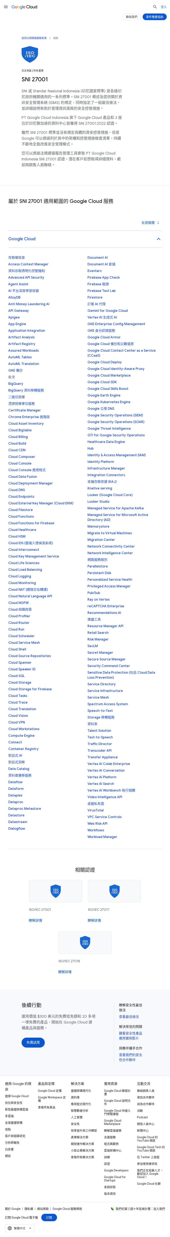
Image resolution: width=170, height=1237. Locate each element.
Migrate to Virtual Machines (109, 533)
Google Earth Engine (103, 395)
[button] (85, 239)
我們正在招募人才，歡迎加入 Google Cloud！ (150, 1174)
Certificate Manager (24, 410)
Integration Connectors (106, 475)
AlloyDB (14, 297)
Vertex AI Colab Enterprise (108, 764)
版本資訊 (110, 1193)
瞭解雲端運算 (112, 1130)
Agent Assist (18, 284)
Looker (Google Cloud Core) (110, 495)
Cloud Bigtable (20, 430)
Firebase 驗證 (98, 284)
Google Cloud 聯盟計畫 (117, 1092)
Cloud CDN (17, 450)
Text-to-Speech (100, 737)
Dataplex (15, 795)
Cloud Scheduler (21, 636)
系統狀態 (110, 1187)
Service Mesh (98, 697)
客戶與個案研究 (15, 1136)
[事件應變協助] (155, 17)
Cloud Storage (19, 683)
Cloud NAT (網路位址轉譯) (28, 590)
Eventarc (94, 271)
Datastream (17, 822)
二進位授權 (16, 397)
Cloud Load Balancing (25, 570)
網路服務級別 (97, 560)
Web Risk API (97, 824)
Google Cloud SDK (102, 382)
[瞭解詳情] (35, 921)
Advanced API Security (26, 278)
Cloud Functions (21, 517)
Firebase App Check (103, 278)
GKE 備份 (15, 370)
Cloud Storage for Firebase (30, 689)
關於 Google (13, 1208)
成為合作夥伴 (145, 1104)
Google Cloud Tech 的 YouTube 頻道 (151, 1149)
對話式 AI (15, 756)
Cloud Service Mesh (24, 643)
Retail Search (98, 633)
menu (5, 6)
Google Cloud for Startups (115, 1178)
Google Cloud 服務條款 (67, 1208)
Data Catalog (18, 769)
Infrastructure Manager (106, 468)
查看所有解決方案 (82, 1157)
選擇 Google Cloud (17, 1096)
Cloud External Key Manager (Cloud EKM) (40, 503)
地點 (8, 1129)
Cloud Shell (17, 649)
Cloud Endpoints (21, 497)
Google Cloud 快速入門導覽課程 (117, 1112)
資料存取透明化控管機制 (26, 271)
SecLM (92, 646)
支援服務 (110, 1137)
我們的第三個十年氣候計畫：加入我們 (140, 1208)
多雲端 (9, 1116)
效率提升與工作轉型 (84, 1130)
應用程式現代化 (81, 1104)
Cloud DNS (16, 490)
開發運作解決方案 (82, 1144)
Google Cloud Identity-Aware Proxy (115, 369)
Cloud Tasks (17, 696)
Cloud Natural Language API (30, 596)
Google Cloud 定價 (50, 1090)
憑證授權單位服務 (21, 404)
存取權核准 (16, 258)
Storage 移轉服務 (100, 717)
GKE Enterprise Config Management (116, 324)
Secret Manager (100, 653)
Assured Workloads (23, 351)
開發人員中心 (145, 1124)
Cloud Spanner (20, 663)
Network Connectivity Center (111, 546)
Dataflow (15, 782)
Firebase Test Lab (101, 291)
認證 (107, 1163)
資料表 (92, 724)
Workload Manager (102, 837)
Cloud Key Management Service (33, 556)
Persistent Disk (99, 573)
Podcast (142, 1117)
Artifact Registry (21, 344)
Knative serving (99, 488)
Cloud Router (18, 623)
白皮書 (9, 1149)
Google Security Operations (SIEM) (115, 415)
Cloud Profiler (19, 616)
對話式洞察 (16, 762)
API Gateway (18, 311)
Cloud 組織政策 (20, 610)
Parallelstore (97, 566)
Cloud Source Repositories (29, 656)
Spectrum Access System (107, 704)
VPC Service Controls (104, 817)
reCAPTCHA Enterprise (105, 606)
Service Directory (101, 684)
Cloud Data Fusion (22, 477)
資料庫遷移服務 (20, 775)
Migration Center (101, 540)
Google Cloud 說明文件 (117, 1102)
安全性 (75, 1124)
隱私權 (28, 1208)
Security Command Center (108, 666)
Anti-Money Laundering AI (28, 304)
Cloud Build (17, 444)
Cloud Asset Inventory (26, 424)
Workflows (95, 830)
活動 (140, 1110)
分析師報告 (12, 1142)
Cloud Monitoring (22, 583)
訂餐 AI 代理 (96, 304)
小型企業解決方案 (82, 1150)
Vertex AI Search (100, 784)
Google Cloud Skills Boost (107, 389)
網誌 (8, 1156)
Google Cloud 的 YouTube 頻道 (147, 1139)
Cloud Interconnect (23, 550)
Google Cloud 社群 (149, 1183)
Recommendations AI (104, 613)
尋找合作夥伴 (145, 1097)
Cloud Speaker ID (21, 669)
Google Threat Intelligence (109, 429)
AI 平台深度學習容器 (23, 291)
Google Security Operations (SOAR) (115, 422)
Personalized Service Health (109, 580)
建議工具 (94, 619)
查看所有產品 (46, 1107)
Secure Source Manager (106, 659)
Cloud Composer (21, 457)
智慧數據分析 (79, 1110)
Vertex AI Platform (101, 777)
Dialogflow (16, 829)
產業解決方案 (79, 1137)
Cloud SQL (16, 676)
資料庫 (75, 1097)
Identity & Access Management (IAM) (116, 455)
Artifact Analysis (21, 337)
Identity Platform (100, 462)
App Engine (17, 324)
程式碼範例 (111, 1144)
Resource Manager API (105, 626)
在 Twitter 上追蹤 (148, 1157)
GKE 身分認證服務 (101, 331)
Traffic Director (99, 744)
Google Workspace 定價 (52, 1099)
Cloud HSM (17, 536)
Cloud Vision (18, 716)
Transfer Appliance (102, 757)
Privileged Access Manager (109, 586)
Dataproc (15, 802)
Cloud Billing (18, 437)
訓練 (107, 1157)
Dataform (16, 789)
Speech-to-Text (100, 711)
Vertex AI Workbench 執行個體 (111, 790)
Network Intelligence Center (110, 553)
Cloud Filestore (20, 510)
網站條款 (43, 1208)
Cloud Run (16, 629)
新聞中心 (143, 1130)
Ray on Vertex (98, 600)
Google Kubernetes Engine (108, 402)
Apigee (14, 317)
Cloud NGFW (18, 603)
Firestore (94, 297)
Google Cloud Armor (104, 337)
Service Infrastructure (105, 691)
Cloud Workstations (23, 729)
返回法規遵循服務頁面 (34, 38)
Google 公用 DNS (100, 409)
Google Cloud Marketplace (109, 375)
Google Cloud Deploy (104, 362)
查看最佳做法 (129, 1017)
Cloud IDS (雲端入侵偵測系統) (30, 543)
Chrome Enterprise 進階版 (29, 417)
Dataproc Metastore (24, 809)
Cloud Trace (18, 702)
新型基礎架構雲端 (16, 1109)
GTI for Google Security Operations (116, 435)
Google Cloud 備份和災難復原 (110, 344)
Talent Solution (99, 731)
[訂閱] (49, 1217)
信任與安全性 (13, 1102)
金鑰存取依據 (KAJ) (102, 482)
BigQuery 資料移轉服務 (26, 390)
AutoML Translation (23, 364)
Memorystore (98, 527)
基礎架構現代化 (81, 1090)
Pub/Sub (93, 593)
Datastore (16, 815)
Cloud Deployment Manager (30, 483)
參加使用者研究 (147, 1163)
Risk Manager (98, 639)
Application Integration (26, 331)
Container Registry (23, 749)
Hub (90, 448)
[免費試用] (33, 1043)
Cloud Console (20, 463)
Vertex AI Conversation (106, 771)
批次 (11, 377)
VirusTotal (95, 810)
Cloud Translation (22, 709)
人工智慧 (77, 1117)
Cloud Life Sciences (23, 563)
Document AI (97, 258)
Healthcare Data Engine (106, 442)
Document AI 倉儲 (101, 264)
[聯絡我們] (132, 17)
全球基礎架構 (13, 1122)
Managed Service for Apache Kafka (115, 508)
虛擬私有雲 (95, 804)
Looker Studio (98, 502)
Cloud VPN (16, 722)
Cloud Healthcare (22, 530)
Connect (15, 742)
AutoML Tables (20, 357)
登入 (164, 7)
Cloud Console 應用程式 (27, 470)
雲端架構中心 (112, 1150)
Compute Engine (21, 736)
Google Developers (116, 1170)
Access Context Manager (28, 264)
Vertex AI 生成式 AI (102, 317)
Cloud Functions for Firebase (31, 523)
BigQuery (15, 384)
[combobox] (20, 1228)
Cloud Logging (19, 576)
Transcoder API (99, 751)
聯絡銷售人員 (145, 1090)
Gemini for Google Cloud (107, 311)
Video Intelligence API (104, 797)
